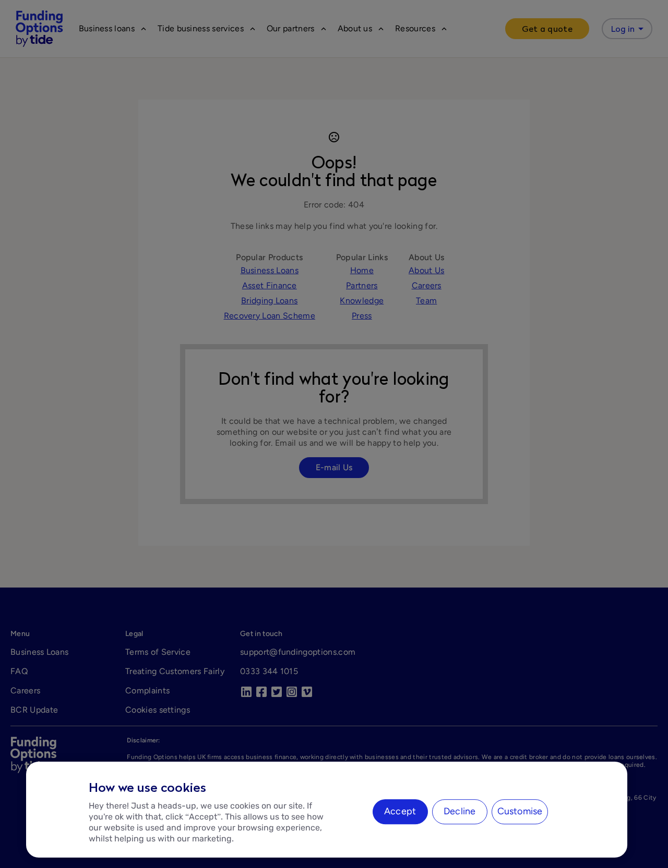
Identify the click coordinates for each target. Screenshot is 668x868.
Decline (459, 811)
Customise (520, 811)
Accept (400, 811)
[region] (326, 810)
